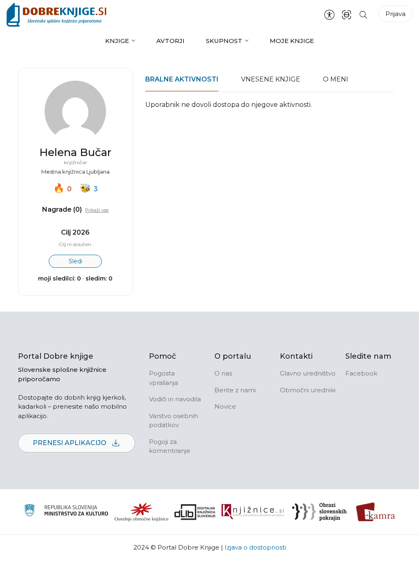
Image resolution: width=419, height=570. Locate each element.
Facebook (361, 373)
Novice (225, 406)
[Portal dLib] (195, 512)
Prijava (395, 14)
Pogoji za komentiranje (169, 446)
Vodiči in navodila (175, 399)
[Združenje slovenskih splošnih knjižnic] (252, 512)
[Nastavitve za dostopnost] (329, 15)
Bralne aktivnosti (182, 79)
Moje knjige (292, 41)
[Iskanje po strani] (363, 14)
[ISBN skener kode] (346, 14)
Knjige (117, 41)
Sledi (75, 261)
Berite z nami (235, 390)
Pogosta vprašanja (163, 378)
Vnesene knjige (270, 79)
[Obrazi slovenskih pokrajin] (319, 512)
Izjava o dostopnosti (255, 547)
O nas (223, 373)
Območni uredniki (308, 390)
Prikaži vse (96, 210)
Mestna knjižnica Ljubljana (75, 171)
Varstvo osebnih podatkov (173, 420)
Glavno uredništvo (308, 373)
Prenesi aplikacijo (70, 443)
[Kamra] (375, 512)
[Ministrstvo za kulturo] (66, 511)
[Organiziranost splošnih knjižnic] (141, 512)
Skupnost (224, 41)
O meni (335, 79)
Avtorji (170, 41)
